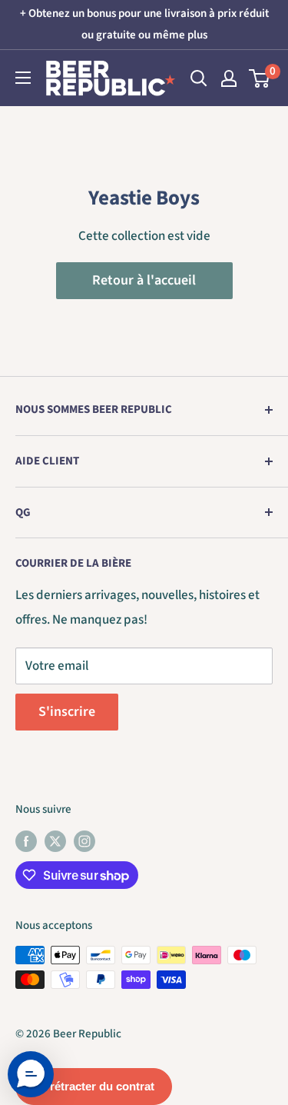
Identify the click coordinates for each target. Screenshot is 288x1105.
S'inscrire (66, 711)
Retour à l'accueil (144, 280)
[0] (260, 78)
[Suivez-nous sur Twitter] (55, 840)
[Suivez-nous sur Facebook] (26, 840)
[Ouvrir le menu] (23, 78)
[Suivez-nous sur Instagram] (84, 840)
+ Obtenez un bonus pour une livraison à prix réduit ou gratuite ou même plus (144, 24)
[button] (31, 1074)
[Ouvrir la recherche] (198, 78)
